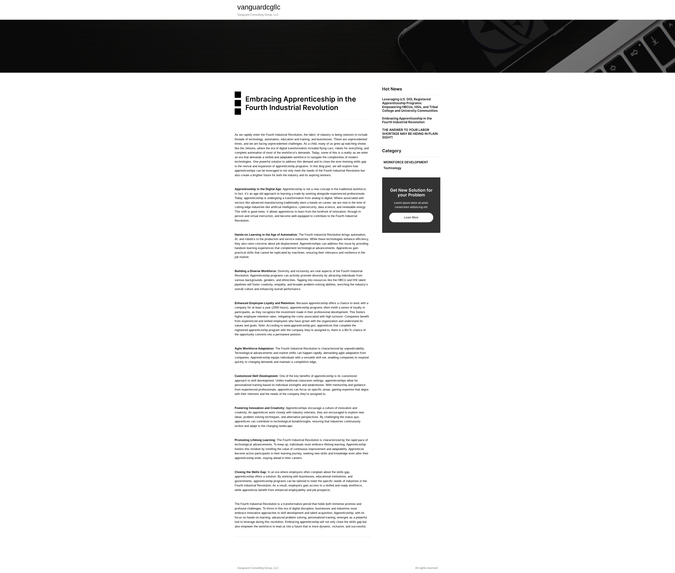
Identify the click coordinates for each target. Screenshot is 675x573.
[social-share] (238, 95)
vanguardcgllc (258, 7)
